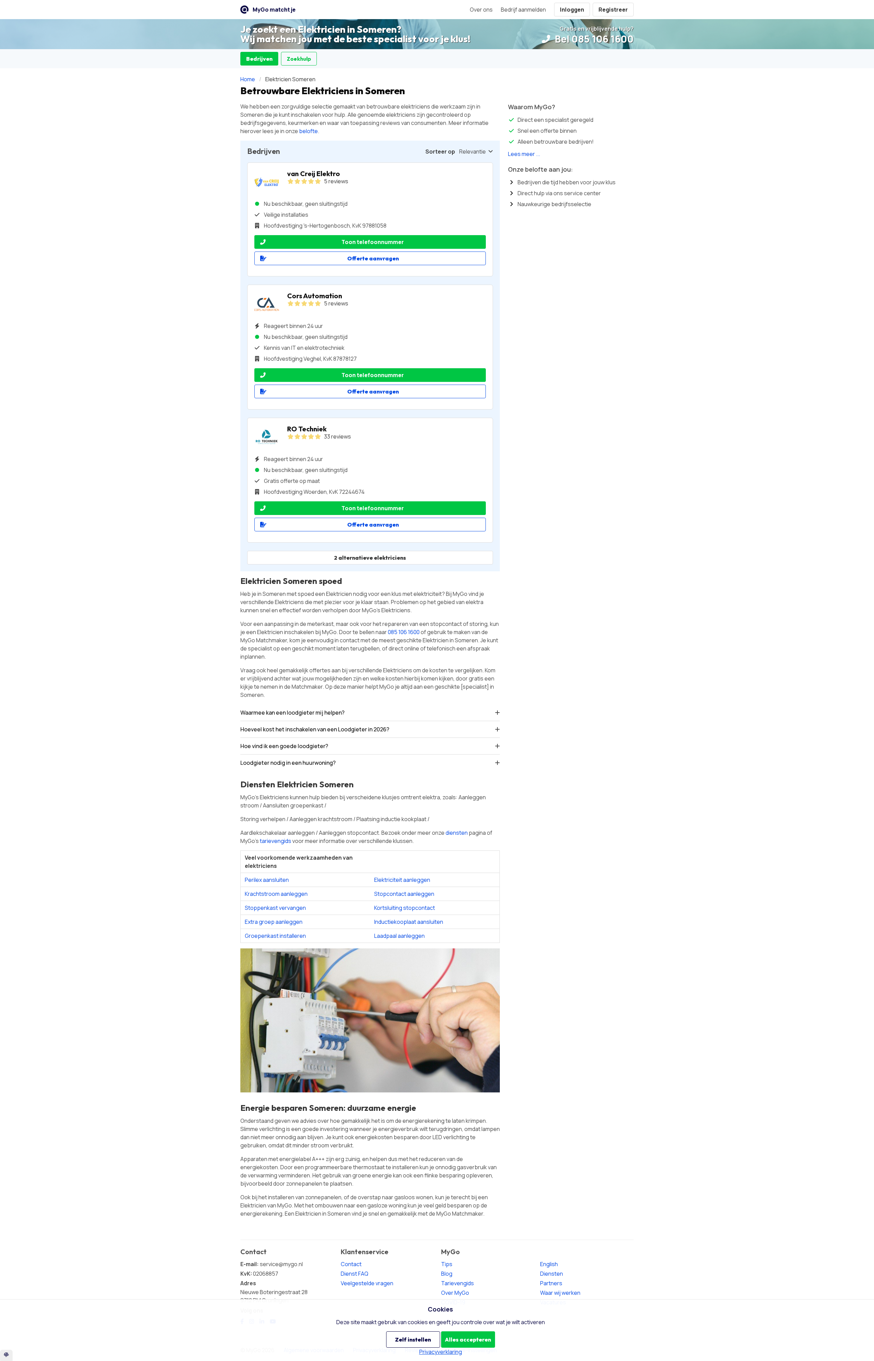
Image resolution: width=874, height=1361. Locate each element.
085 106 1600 (404, 632)
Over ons (481, 9)
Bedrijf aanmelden (523, 9)
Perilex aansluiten (267, 880)
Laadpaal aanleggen (399, 936)
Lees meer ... (524, 154)
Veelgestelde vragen (367, 1283)
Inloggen (572, 9)
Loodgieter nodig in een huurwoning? (288, 763)
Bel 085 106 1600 (593, 39)
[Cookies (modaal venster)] (6, 1355)
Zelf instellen (413, 1339)
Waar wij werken (560, 1292)
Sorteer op (440, 151)
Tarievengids (457, 1283)
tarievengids (275, 841)
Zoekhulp (299, 58)
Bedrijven (259, 58)
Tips (446, 1264)
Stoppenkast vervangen (275, 908)
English (549, 1264)
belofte (308, 131)
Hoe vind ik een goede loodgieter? (284, 746)
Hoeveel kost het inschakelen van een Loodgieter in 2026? (314, 729)
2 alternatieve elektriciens (370, 557)
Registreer (613, 9)
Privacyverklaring (440, 1352)
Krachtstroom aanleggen (276, 894)
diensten (457, 832)
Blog (446, 1273)
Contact (351, 1264)
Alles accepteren (468, 1339)
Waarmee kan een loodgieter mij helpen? (292, 712)
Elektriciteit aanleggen (402, 880)
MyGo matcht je (274, 9)
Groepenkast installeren (275, 936)
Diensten (551, 1273)
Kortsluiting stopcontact (404, 908)
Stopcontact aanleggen (404, 894)
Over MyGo (455, 1292)
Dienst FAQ (354, 1273)
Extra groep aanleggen (273, 922)
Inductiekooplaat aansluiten (408, 922)
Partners (551, 1283)
